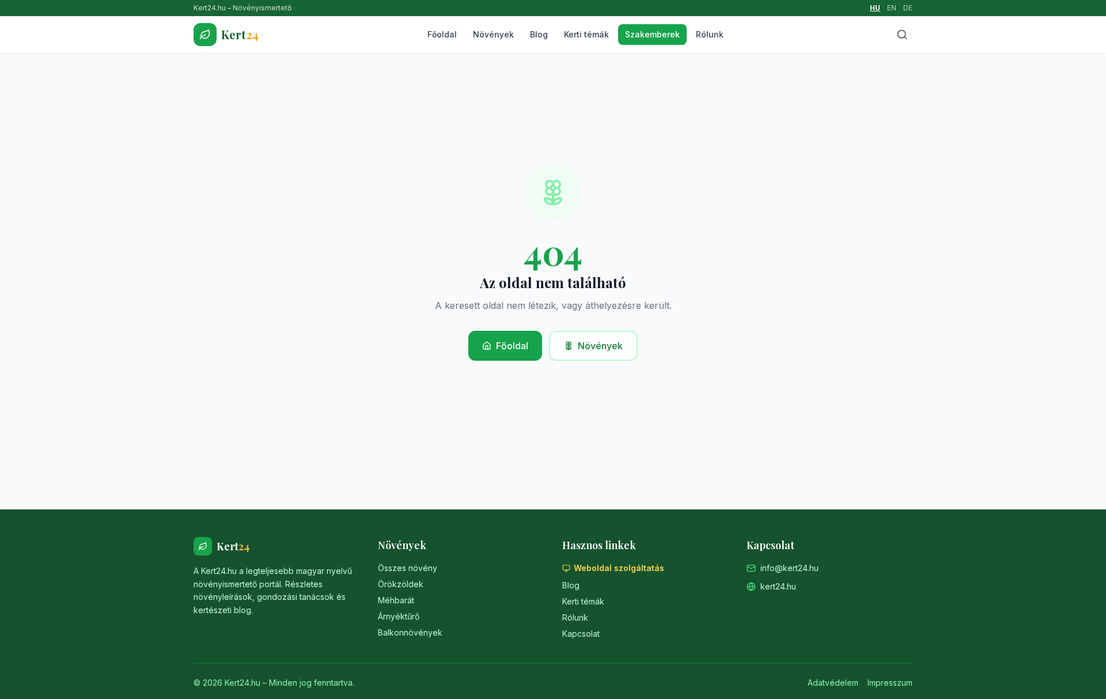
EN (891, 7)
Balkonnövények (410, 632)
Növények (493, 34)
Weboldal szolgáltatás (619, 568)
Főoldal (442, 34)
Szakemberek (652, 34)
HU (875, 7)
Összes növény (407, 568)
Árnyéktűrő (398, 616)
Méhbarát (396, 600)
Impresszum (890, 682)
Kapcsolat (581, 633)
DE (907, 7)
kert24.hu (778, 586)
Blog (539, 34)
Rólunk (710, 34)
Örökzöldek (400, 584)
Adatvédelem (833, 682)
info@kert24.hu (789, 568)
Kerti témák (586, 34)
